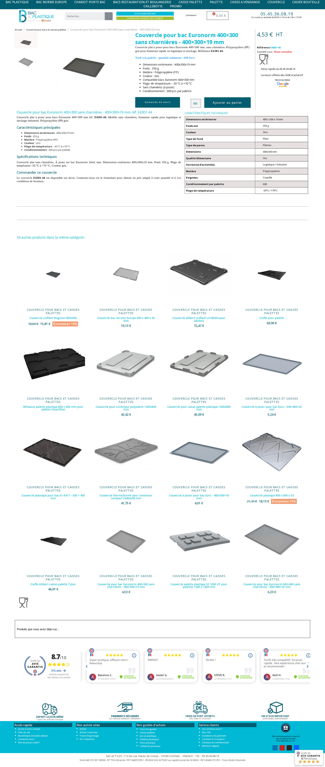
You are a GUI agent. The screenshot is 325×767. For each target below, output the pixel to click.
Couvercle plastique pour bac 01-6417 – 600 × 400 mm (53, 497)
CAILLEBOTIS (153, 6)
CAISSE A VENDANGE (245, 2)
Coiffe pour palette (272, 318)
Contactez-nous (26, 739)
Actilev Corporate (88, 732)
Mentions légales (210, 745)
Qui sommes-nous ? (212, 728)
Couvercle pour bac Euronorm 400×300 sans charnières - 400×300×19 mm (126, 585)
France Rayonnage (89, 735)
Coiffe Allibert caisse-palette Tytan (53, 584)
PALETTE (216, 2)
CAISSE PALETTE (190, 2)
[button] (45, 68)
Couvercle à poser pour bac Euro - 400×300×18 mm (199, 497)
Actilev (83, 728)
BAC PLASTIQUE (17, 2)
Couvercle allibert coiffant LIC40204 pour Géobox (198, 319)
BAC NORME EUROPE (51, 2)
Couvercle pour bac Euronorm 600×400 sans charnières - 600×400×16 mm (271, 585)
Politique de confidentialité (215, 742)
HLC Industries (87, 739)
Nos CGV (206, 732)
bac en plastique (148, 735)
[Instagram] (289, 747)
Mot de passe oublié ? (29, 742)
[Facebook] (296, 747)
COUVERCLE (276, 2)
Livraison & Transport (213, 739)
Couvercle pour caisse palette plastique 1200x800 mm (199, 408)
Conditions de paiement (214, 735)
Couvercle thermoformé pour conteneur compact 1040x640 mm (126, 497)
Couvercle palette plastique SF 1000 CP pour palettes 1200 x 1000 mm (199, 585)
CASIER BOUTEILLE (306, 2)
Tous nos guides (148, 729)
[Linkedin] (275, 747)
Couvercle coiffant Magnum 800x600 (53, 318)
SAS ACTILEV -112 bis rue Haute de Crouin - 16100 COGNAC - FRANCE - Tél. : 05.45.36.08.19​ (162, 756)
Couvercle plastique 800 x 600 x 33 (272, 495)
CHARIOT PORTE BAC (90, 2)
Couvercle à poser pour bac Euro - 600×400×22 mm (272, 408)
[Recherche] (109, 16)
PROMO (176, 6)
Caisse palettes (147, 732)
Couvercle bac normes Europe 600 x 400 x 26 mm (126, 319)
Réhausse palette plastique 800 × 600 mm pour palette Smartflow (53, 408)
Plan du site (24, 732)
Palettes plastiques (149, 739)
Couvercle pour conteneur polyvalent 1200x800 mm (126, 408)
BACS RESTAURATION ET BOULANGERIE (142, 2)
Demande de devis (158, 102)
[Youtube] (282, 747)
